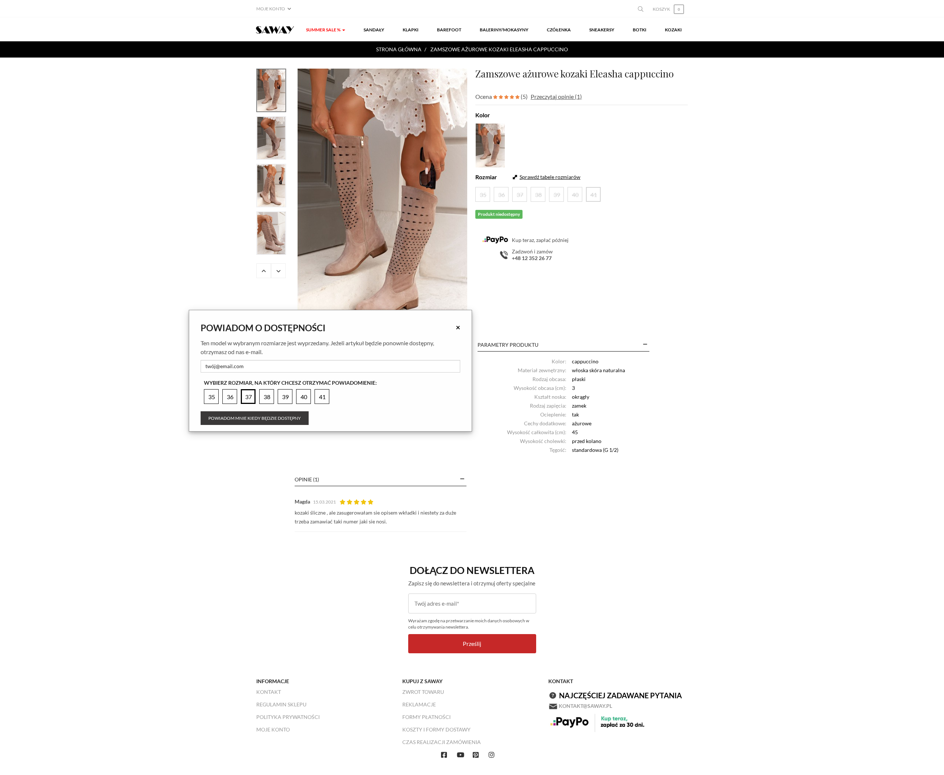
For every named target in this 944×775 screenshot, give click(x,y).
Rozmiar (486, 176)
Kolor (482, 114)
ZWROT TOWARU (423, 692)
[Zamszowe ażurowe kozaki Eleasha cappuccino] (382, 196)
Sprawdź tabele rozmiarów (550, 177)
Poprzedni (263, 270)
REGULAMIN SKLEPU (281, 704)
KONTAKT (268, 692)
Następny (278, 270)
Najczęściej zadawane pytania (620, 695)
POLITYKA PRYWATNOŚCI (288, 717)
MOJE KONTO (273, 729)
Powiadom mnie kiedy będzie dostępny (254, 418)
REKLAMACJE (419, 704)
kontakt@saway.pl (585, 706)
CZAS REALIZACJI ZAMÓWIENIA (441, 742)
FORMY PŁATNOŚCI (426, 717)
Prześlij (472, 643)
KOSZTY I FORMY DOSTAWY (436, 729)
